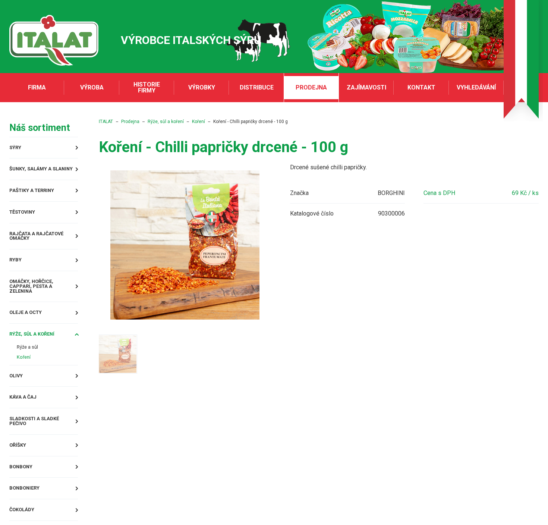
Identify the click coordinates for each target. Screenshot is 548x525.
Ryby (16, 267)
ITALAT (128, 121)
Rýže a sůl (30, 356)
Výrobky (201, 87)
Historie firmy (146, 87)
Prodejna (311, 87)
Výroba (92, 87)
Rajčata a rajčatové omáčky (43, 242)
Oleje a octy (30, 319)
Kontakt (421, 87)
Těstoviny (25, 216)
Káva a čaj (25, 410)
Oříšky (19, 461)
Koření (25, 367)
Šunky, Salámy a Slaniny (48, 171)
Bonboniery (27, 506)
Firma (37, 87)
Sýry (16, 148)
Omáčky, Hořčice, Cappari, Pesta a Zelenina (50, 293)
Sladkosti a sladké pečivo (40, 435)
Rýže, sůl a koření (37, 342)
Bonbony (23, 484)
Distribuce (257, 87)
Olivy (17, 387)
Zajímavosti (366, 87)
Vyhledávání (476, 87)
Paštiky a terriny (37, 193)
